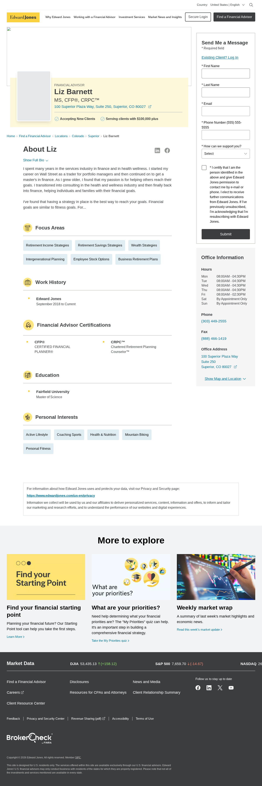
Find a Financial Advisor (234, 17)
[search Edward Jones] (251, 5)
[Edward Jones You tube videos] (231, 687)
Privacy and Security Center (45, 718)
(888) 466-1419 (213, 338)
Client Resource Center (26, 703)
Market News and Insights (165, 17)
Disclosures (79, 682)
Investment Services (132, 17)
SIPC (78, 757)
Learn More (15, 636)
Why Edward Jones (57, 17)
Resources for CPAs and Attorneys (98, 692)
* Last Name (210, 85)
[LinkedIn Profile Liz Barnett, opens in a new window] (157, 150)
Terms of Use (145, 718)
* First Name (211, 66)
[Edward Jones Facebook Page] (197, 687)
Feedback (13, 718)
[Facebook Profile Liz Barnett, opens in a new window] (167, 150)
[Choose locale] (243, 5)
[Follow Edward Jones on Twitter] (220, 687)
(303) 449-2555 (213, 321)
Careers (15, 692)
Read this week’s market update (198, 629)
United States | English (225, 4)
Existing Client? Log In (220, 57)
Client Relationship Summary (156, 692)
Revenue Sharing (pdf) (88, 718)
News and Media (146, 682)
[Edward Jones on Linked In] (209, 687)
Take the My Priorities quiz (110, 640)
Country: (202, 4)
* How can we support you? (221, 146)
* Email (207, 103)
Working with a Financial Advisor (94, 17)
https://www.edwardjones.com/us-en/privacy (61, 495)
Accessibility (120, 718)
